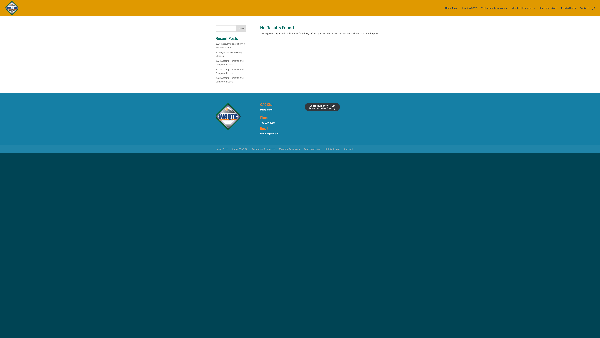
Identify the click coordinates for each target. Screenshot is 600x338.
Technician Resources (493, 8)
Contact (584, 8)
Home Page (451, 8)
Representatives (548, 8)
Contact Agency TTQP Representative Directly (322, 107)
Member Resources (522, 8)
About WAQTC (469, 8)
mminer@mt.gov (269, 133)
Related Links (568, 8)
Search (241, 28)
